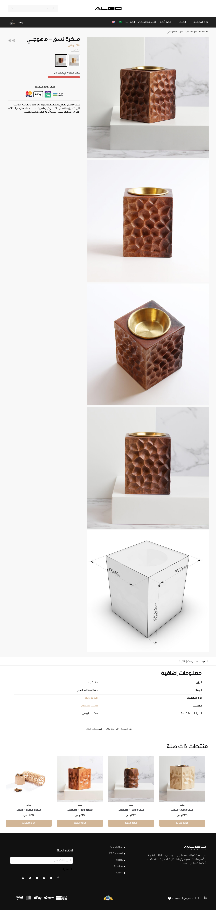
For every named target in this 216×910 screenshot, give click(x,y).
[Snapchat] (37, 879)
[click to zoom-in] (148, 97)
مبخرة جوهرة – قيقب (28, 810)
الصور (205, 661)
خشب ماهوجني (89, 706)
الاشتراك (67, 869)
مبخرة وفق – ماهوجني (80, 810)
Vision (119, 860)
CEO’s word (116, 853)
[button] (17, 22)
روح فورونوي (91, 698)
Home (205, 32)
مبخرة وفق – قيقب (182, 810)
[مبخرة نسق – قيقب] (74, 60)
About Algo (116, 847)
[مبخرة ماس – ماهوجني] (131, 779)
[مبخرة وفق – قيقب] (182, 779)
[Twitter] (51, 879)
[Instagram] (44, 879)
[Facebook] (58, 879)
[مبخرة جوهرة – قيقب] (29, 779)
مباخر (197, 32)
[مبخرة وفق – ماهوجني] (80, 779)
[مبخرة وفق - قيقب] (10, 40)
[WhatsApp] (30, 879)
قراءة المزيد (182, 823)
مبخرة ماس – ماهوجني (131, 810)
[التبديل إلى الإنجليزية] (114, 22)
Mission (118, 866)
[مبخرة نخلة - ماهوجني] (14, 40)
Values (119, 873)
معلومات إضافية (188, 661)
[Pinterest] (23, 879)
